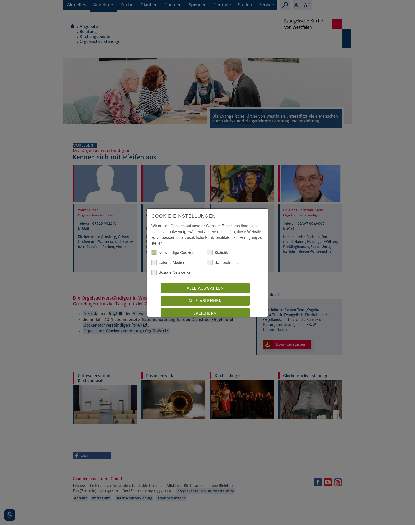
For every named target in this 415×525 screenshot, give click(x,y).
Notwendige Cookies (176, 253)
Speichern (205, 313)
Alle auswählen (205, 288)
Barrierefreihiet (227, 262)
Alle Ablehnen (205, 300)
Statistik (221, 253)
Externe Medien (172, 262)
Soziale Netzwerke (175, 272)
